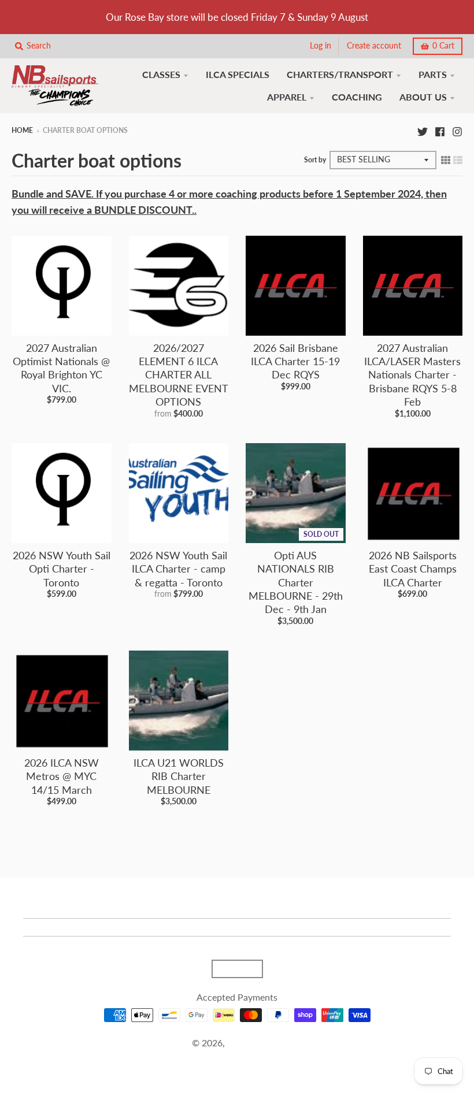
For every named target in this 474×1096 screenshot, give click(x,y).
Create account (374, 45)
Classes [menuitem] (161, 74)
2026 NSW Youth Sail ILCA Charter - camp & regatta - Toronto (178, 569)
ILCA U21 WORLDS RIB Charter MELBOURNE (179, 776)
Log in (320, 45)
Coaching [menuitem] (357, 96)
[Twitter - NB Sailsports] (422, 130)
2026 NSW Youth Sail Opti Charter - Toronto (61, 569)
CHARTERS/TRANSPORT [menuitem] (340, 74)
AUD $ (232, 969)
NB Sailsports (254, 1042)
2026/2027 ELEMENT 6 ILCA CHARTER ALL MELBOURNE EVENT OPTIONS (178, 374)
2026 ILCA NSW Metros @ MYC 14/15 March (61, 776)
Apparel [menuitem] (286, 96)
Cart (443, 45)
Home (22, 130)
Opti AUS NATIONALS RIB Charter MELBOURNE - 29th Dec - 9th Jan (296, 582)
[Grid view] (445, 159)
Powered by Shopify (237, 1057)
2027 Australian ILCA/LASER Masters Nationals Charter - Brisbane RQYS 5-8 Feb (412, 374)
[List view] (457, 159)
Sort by (315, 159)
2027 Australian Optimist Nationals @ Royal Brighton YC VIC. (61, 368)
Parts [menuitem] (433, 74)
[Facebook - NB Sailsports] (440, 130)
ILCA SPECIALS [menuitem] (237, 74)
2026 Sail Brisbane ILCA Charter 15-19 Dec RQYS (295, 361)
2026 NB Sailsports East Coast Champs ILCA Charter (413, 569)
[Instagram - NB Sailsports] (457, 130)
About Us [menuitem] (423, 96)
